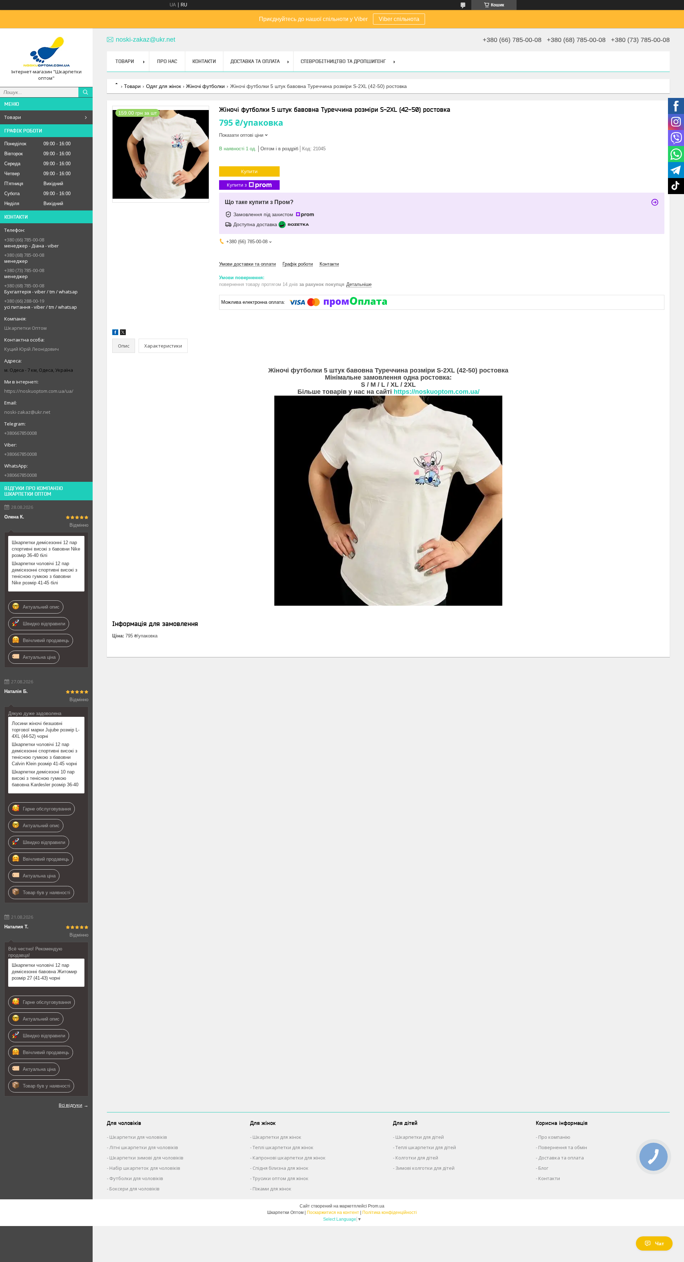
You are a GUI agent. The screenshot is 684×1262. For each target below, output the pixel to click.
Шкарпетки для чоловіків (138, 1137)
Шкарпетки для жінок (277, 1137)
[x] (123, 333)
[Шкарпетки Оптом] (46, 51)
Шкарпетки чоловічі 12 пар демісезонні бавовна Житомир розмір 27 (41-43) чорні (44, 972)
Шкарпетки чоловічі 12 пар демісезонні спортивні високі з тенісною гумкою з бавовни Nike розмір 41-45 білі (44, 573)
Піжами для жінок (272, 1188)
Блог (543, 1168)
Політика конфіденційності (389, 1212)
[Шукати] (85, 92)
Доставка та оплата (561, 1157)
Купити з (237, 185)
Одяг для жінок (163, 86)
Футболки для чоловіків (136, 1178)
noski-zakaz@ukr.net (27, 412)
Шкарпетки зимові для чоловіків (146, 1157)
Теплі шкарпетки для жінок (283, 1147)
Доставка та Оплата (255, 61)
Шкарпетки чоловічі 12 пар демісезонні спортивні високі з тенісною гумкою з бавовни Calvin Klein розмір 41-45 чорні (44, 754)
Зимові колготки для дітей (425, 1168)
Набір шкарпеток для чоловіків (144, 1168)
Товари (12, 117)
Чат (659, 1243)
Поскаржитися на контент (333, 1212)
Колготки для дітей (416, 1157)
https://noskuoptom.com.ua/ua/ (38, 391)
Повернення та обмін (562, 1147)
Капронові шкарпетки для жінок (289, 1157)
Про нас (167, 61)
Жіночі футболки (205, 86)
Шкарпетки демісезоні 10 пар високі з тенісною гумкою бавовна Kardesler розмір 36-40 (45, 778)
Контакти (204, 61)
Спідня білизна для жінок (281, 1168)
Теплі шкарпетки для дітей (425, 1147)
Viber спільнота (399, 19)
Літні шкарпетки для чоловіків (143, 1147)
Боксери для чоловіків (134, 1188)
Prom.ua (376, 1206)
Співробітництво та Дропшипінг (343, 61)
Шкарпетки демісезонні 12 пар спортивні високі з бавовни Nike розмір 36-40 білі (46, 549)
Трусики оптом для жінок (281, 1178)
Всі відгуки (70, 1105)
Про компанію (554, 1137)
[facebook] (115, 333)
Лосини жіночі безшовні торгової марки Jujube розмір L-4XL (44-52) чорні (45, 730)
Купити (249, 171)
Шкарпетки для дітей (419, 1137)
